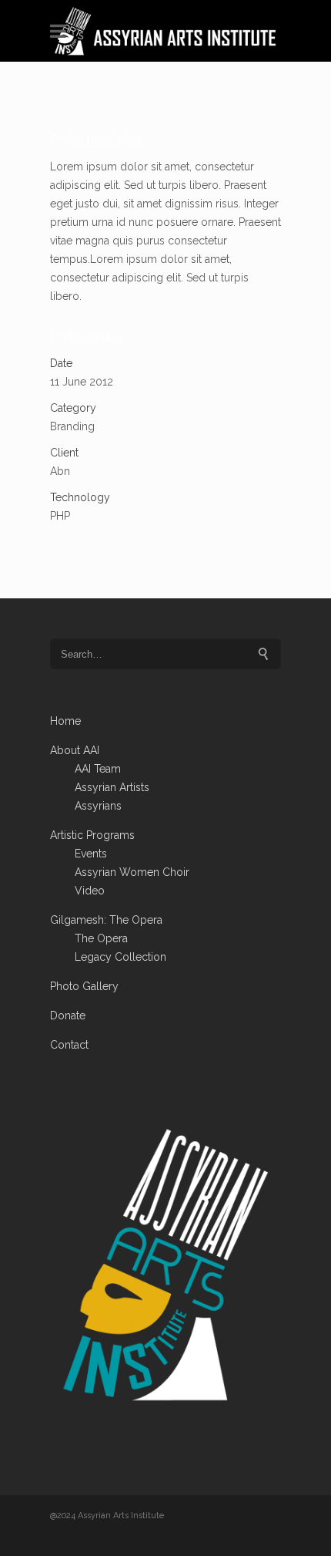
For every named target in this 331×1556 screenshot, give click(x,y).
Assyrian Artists (112, 787)
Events (91, 853)
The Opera (101, 938)
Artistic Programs (92, 835)
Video (90, 890)
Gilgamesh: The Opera (106, 920)
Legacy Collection (120, 957)
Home (65, 721)
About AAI (74, 750)
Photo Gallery (84, 986)
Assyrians (98, 806)
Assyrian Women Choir (132, 872)
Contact (69, 1045)
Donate (67, 1015)
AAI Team (98, 769)
